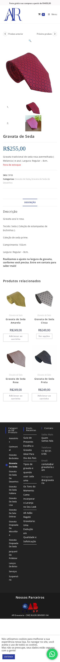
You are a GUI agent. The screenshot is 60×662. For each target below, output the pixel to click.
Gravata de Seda (22, 179)
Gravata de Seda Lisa (13, 501)
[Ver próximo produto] (54, 34)
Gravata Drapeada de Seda (13, 543)
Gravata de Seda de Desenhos (13, 476)
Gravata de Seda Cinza (44, 321)
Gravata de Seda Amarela (16, 321)
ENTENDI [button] (8, 656)
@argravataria (47, 481)
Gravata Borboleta (13, 456)
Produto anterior (15, 34)
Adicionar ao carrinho (15, 337)
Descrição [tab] (30, 202)
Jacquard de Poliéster (13, 555)
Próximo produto (44, 34)
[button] (30, 40)
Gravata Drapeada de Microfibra (13, 528)
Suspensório (13, 578)
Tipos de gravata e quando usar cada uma (28, 472)
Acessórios (13, 440)
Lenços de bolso (13, 565)
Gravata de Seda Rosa (16, 380)
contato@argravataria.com (47, 467)
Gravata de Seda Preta (44, 380)
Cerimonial (13, 448)
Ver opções (44, 336)
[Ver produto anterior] (5, 34)
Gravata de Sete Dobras (12, 513)
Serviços (13, 571)
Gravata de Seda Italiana (13, 490)
